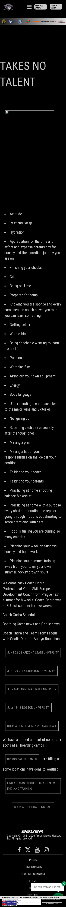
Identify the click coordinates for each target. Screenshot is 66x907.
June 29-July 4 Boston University (31, 671)
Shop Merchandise (33, 874)
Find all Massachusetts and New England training (31, 785)
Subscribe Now (52, 904)
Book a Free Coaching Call (33, 807)
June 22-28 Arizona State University (33, 652)
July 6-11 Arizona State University (31, 689)
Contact (33, 895)
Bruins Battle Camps (22, 759)
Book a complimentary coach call (32, 726)
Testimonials (33, 867)
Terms (33, 881)
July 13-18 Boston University (28, 707)
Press (33, 860)
